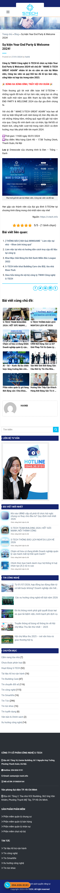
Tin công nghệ (8, 689)
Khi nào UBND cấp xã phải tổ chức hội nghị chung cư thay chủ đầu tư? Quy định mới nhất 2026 (33, 516)
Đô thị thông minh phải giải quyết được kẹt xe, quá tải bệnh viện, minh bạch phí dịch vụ (36, 612)
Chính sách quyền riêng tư (39, 884)
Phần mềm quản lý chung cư (17, 816)
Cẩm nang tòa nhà (10, 657)
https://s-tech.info (49, 217)
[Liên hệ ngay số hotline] (7, 885)
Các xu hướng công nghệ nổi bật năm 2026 (36, 597)
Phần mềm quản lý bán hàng (17, 821)
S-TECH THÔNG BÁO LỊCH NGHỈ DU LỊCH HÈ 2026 (32, 541)
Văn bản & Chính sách (12, 717)
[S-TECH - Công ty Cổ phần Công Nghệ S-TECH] (30, 10)
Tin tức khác (7, 706)
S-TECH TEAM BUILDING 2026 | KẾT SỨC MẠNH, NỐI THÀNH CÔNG (31, 529)
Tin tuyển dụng (8, 711)
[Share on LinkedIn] (50, 288)
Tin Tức (5, 700)
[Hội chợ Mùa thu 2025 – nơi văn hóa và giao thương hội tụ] (7, 639)
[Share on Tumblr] (55, 288)
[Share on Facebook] (35, 288)
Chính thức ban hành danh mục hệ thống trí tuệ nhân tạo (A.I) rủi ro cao (34, 564)
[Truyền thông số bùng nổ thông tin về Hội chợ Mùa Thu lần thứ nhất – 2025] (7, 626)
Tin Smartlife (7, 695)
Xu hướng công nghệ (11, 722)
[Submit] (56, 429)
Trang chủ (7, 34)
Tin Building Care (9, 679)
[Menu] (8, 12)
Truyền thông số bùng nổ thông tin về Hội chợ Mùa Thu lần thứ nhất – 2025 (35, 625)
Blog (16, 34)
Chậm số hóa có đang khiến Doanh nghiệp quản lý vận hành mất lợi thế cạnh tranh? (34, 552)
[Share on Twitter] (40, 288)
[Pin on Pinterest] (45, 288)
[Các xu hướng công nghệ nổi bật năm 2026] (8, 601)
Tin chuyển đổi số (10, 684)
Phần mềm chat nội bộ (14, 831)
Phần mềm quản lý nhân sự (17, 826)
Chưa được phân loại (11, 662)
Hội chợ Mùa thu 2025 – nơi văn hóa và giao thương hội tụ (34, 638)
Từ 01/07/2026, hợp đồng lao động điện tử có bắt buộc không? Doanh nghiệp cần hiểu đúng (36, 586)
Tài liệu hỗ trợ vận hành (13, 673)
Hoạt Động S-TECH (10, 668)
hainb (27, 57)
